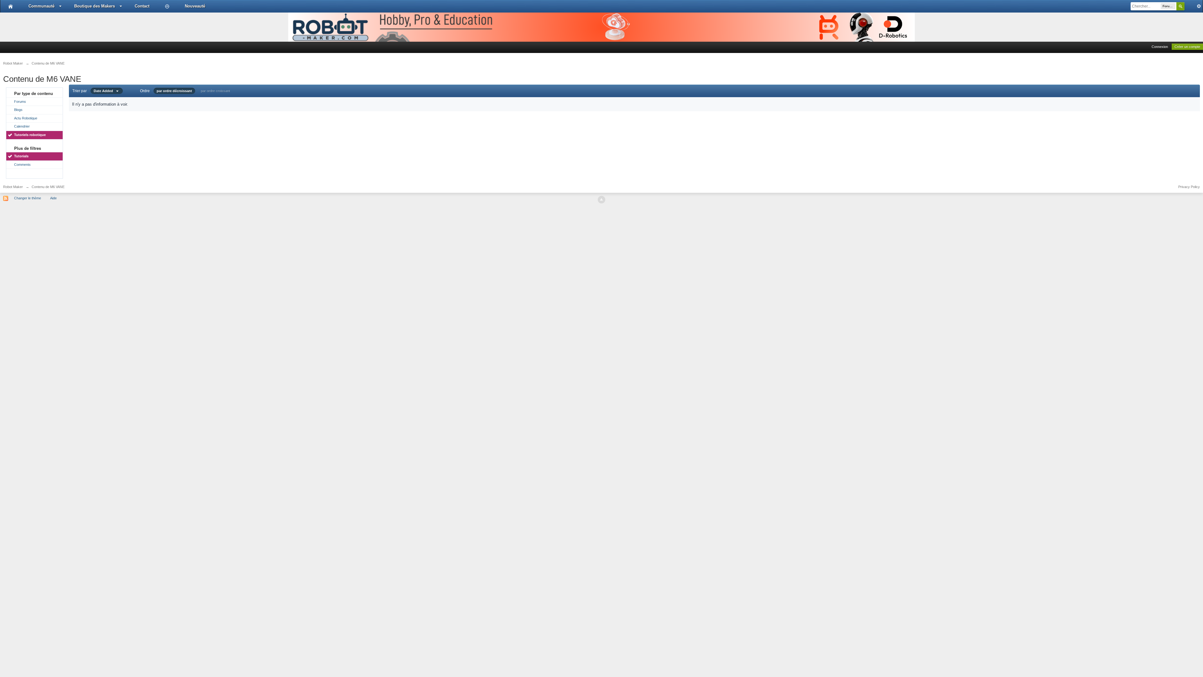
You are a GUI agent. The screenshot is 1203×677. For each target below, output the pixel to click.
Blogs (18, 110)
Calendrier (22, 126)
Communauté (42, 6)
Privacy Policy (1189, 187)
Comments (22, 164)
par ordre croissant (215, 91)
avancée (1193, 6)
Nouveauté (195, 6)
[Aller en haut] (601, 199)
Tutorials (21, 156)
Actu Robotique (25, 118)
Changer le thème (27, 198)
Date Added (105, 91)
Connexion (1160, 47)
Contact (142, 6)
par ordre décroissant (174, 91)
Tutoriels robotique (30, 135)
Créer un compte (1187, 47)
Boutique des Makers (94, 6)
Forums (20, 101)
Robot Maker (13, 187)
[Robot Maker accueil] (10, 6)
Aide (53, 198)
